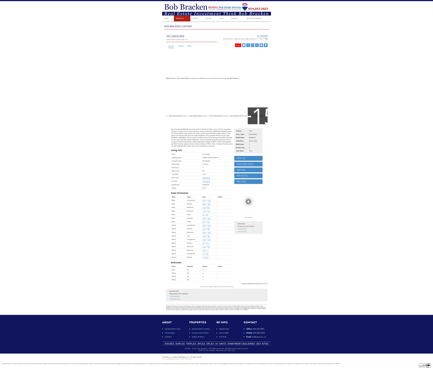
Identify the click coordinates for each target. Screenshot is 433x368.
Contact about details (245, 164)
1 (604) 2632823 (242, 229)
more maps (248, 217)
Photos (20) (241, 158)
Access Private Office (186, 359)
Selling (208, 18)
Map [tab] (189, 45)
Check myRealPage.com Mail (170, 359)
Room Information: (180, 192)
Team (221, 18)
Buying (195, 18)
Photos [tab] (181, 45)
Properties (180, 18)
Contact (234, 18)
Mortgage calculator (250, 175)
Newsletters (224, 329)
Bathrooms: (176, 262)
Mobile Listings (198, 337)
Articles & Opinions (254, 18)
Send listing (241, 169)
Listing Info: (176, 150)
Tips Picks (222, 337)
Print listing (241, 181)
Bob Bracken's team (172, 329)
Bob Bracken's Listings (201, 329)
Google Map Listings (200, 333)
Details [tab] (171, 45)
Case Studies (224, 333)
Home (166, 18)
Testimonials (170, 333)
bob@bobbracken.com (259, 337)
